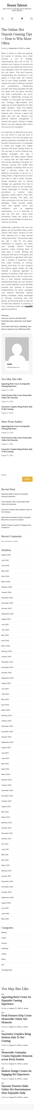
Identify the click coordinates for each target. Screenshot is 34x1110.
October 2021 (6, 839)
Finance (4, 943)
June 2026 (5, 565)
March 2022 (5, 817)
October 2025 (6, 608)
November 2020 (7, 887)
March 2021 (5, 865)
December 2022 (7, 790)
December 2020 (7, 881)
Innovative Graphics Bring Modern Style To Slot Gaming (16, 1037)
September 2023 (7, 742)
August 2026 (6, 555)
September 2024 (7, 678)
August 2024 (6, 683)
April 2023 (5, 769)
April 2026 (5, 576)
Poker (3, 959)
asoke (28, 48)
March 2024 (5, 710)
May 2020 (5, 919)
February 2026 (6, 587)
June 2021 (5, 849)
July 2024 (5, 689)
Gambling (4, 948)
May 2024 (5, 699)
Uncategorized (6, 970)
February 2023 (6, 780)
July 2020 (5, 908)
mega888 (29, 306)
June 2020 (5, 913)
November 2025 (7, 603)
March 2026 (5, 582)
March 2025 (5, 646)
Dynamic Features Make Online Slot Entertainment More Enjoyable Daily (16, 1089)
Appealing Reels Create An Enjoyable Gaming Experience (16, 1000)
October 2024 (6, 673)
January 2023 (6, 785)
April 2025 (5, 641)
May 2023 (5, 764)
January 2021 (6, 876)
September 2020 (7, 897)
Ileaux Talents (17, 5)
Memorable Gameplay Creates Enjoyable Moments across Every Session (16, 1056)
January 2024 (6, 721)
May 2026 (5, 571)
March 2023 (5, 774)
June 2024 (5, 694)
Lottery (4, 954)
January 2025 (6, 656)
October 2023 (6, 737)
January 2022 (6, 828)
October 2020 (6, 892)
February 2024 (6, 715)
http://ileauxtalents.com (13, 367)
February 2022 (6, 822)
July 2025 (5, 624)
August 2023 (6, 747)
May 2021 (4, 855)
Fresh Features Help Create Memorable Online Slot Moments (16, 1019)
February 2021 (6, 871)
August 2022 (6, 806)
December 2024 (7, 662)
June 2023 (5, 758)
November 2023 (7, 731)
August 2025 (6, 619)
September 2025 (7, 614)
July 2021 (4, 844)
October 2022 (6, 801)
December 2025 (7, 598)
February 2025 (6, 651)
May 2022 (5, 812)
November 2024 (7, 667)
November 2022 (7, 796)
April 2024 (5, 705)
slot (2, 964)
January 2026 (6, 592)
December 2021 (7, 833)
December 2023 (7, 726)
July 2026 (5, 560)
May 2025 (5, 635)
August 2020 (6, 903)
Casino (3, 938)
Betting (4, 932)
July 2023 (5, 753)
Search (3, 475)
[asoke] (17, 349)
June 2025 (5, 630)
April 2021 (5, 860)
